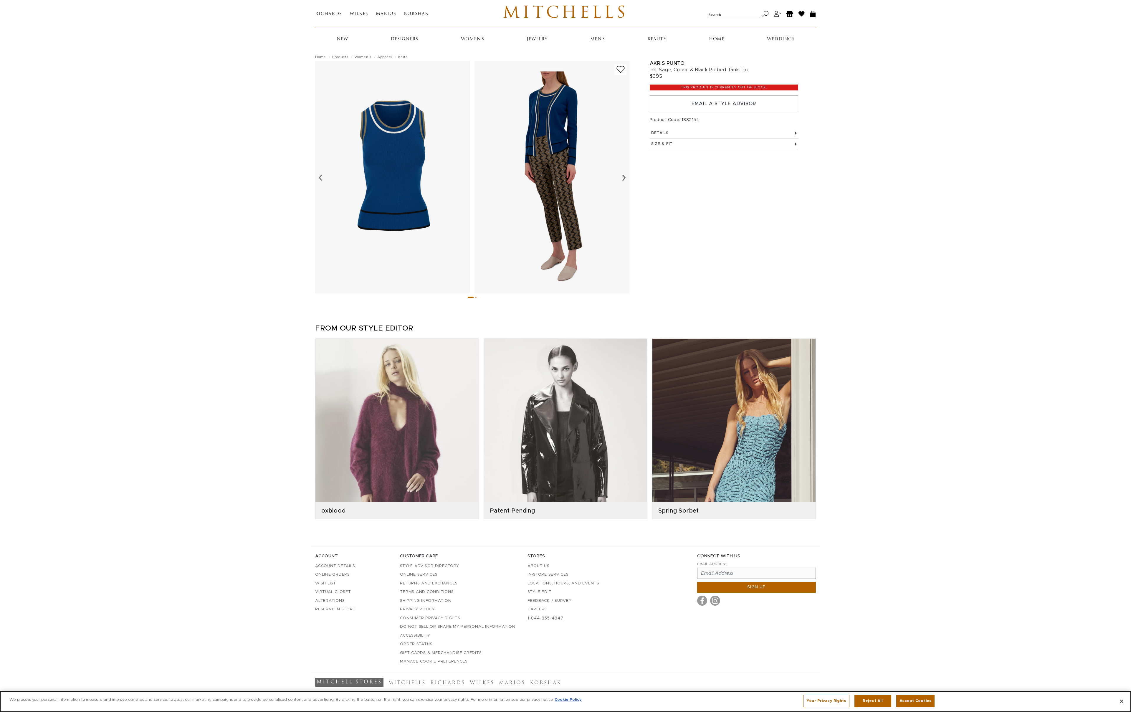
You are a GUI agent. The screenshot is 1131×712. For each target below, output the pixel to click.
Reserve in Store (335, 609)
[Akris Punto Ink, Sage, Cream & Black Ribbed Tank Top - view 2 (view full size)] (551, 177)
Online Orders (332, 574)
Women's (472, 39)
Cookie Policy (568, 700)
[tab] (471, 297)
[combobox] (733, 13)
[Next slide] (624, 177)
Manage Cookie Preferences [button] (434, 661)
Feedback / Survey (550, 601)
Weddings (780, 39)
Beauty (656, 39)
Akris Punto (667, 63)
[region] (565, 701)
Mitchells (566, 14)
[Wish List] (801, 14)
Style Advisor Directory (429, 566)
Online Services (418, 574)
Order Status (416, 644)
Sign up (756, 587)
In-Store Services (548, 574)
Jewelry (537, 39)
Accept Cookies (915, 701)
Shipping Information (425, 601)
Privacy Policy (417, 609)
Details (660, 133)
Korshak (416, 14)
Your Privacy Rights (826, 701)
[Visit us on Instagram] (715, 601)
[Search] (766, 14)
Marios (386, 14)
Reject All (873, 701)
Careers (537, 609)
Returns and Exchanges (429, 583)
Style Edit (540, 592)
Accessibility (415, 635)
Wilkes (359, 14)
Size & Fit (662, 144)
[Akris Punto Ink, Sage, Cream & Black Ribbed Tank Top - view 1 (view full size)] (392, 177)
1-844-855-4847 (545, 618)
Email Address (712, 564)
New (342, 39)
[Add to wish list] (620, 69)
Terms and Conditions (427, 592)
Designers (404, 39)
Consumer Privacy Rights (430, 618)
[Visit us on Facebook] (702, 601)
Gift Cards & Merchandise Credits (441, 653)
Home (716, 39)
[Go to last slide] (320, 177)
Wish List (325, 583)
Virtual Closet (333, 592)
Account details (335, 566)
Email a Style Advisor (724, 103)
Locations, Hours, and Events (563, 583)
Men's (597, 39)
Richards (328, 14)
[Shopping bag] (813, 14)
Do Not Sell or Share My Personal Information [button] (457, 627)
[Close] (1121, 701)
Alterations (330, 601)
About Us (539, 566)
